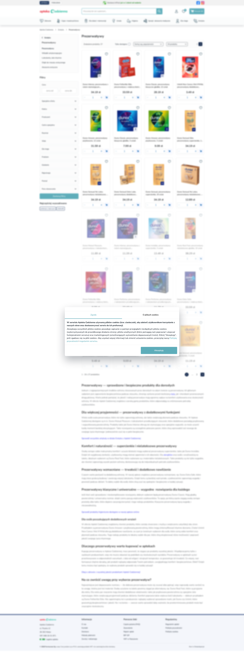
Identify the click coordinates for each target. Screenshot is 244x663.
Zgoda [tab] (93, 314)
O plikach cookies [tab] (151, 314)
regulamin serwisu (88, 341)
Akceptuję (159, 350)
